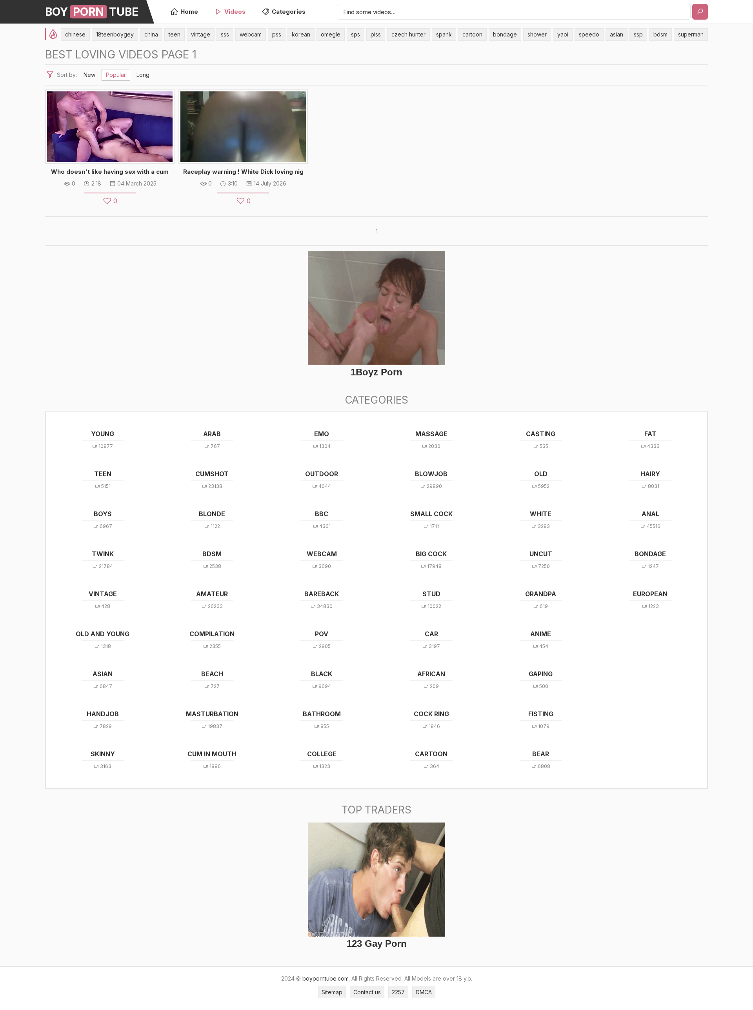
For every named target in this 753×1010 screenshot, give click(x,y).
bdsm (660, 34)
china (151, 34)
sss (225, 34)
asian (616, 34)
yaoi (562, 34)
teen (174, 34)
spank (444, 34)
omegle (330, 34)
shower (537, 34)
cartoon (472, 34)
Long (142, 74)
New (89, 74)
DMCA (424, 992)
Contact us (367, 992)
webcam (251, 34)
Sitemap (332, 992)
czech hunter (408, 34)
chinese (75, 34)
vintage (200, 34)
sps (355, 34)
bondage (505, 34)
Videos (235, 11)
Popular (116, 74)
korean (301, 34)
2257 (398, 992)
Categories (289, 11)
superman (691, 34)
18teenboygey (115, 34)
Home (189, 11)
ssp (638, 34)
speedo (589, 34)
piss (376, 34)
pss (276, 34)
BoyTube (91, 11)
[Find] (700, 12)
